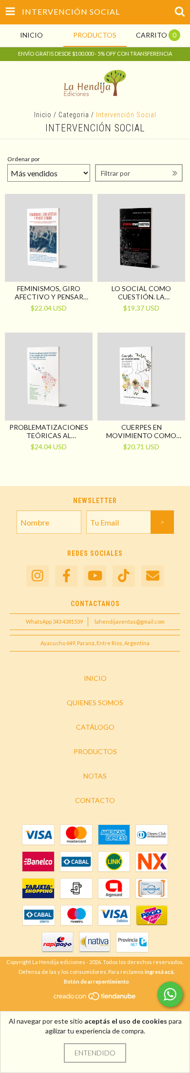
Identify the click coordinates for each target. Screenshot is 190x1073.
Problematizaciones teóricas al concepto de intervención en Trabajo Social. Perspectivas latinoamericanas (48, 431)
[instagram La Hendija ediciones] (37, 576)
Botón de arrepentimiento (96, 981)
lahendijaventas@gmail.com (130, 621)
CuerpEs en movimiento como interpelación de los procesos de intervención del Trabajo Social (141, 431)
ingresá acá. (159, 971)
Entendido (95, 1053)
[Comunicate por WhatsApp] (170, 994)
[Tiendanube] (95, 998)
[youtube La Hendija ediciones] (95, 576)
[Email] (152, 576)
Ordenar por (23, 159)
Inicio (43, 115)
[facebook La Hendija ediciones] (66, 576)
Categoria (73, 115)
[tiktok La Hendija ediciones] (124, 576)
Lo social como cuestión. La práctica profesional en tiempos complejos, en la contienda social (141, 292)
